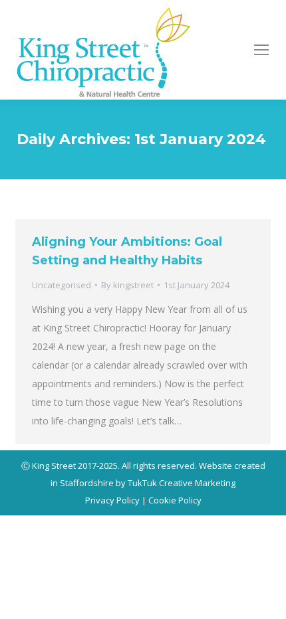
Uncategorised (61, 285)
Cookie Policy (175, 500)
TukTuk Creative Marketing (181, 483)
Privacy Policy (112, 500)
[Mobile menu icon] (261, 50)
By (127, 285)
